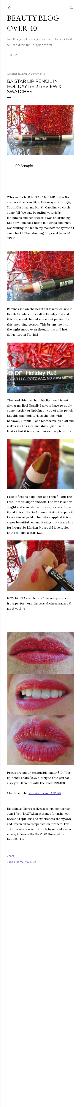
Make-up (30, 861)
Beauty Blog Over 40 (33, 23)
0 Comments (36, 73)
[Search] (71, 7)
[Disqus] (40, 929)
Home (14, 55)
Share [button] (10, 855)
